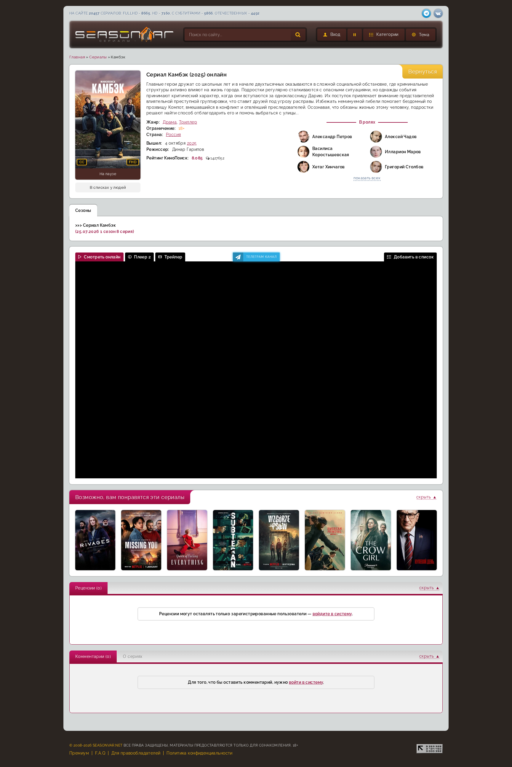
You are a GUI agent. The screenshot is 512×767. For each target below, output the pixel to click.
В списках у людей (108, 187)
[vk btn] (438, 13)
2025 (192, 143)
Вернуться (422, 71)
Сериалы (98, 57)
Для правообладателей (135, 753)
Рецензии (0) (88, 588)
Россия (173, 134)
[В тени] (233, 540)
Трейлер (173, 257)
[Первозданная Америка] (325, 540)
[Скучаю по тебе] (141, 540)
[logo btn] (124, 34)
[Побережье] (95, 540)
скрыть (423, 497)
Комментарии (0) (93, 656)
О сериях (132, 656)
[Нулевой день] (417, 540)
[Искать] (298, 35)
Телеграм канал (261, 256)
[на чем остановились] (354, 35)
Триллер (188, 122)
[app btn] (426, 13)
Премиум (79, 753)
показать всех (366, 178)
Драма (170, 122)
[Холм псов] (279, 540)
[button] (383, 35)
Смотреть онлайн (102, 257)
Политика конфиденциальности (199, 753)
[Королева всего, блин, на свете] (187, 540)
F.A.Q (100, 753)
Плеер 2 (142, 257)
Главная (77, 57)
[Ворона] (371, 540)
